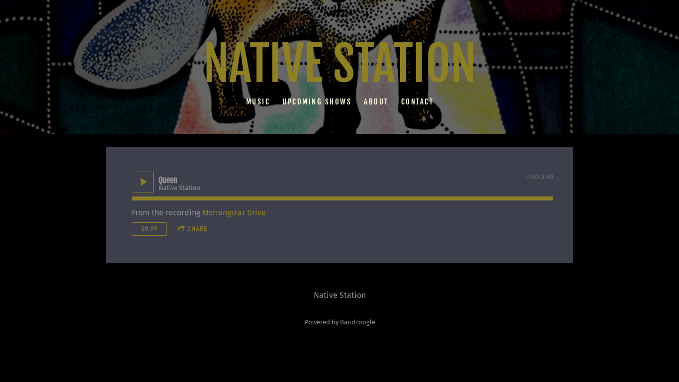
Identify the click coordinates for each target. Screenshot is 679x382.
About (376, 101)
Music (258, 101)
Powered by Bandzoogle (339, 322)
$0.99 (149, 228)
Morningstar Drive (234, 212)
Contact (417, 101)
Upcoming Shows (316, 101)
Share (197, 228)
